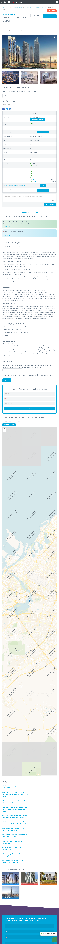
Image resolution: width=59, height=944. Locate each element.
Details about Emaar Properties (12, 369)
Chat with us (50, 204)
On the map (37, 15)
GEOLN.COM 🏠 (6, 7)
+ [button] (4, 429)
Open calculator (43, 132)
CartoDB (54, 775)
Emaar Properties (9, 14)
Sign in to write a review (14, 95)
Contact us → (7, 226)
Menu (57, 2)
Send (30, 408)
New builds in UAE (29, 7)
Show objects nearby (9, 424)
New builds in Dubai (40, 7)
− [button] (4, 431)
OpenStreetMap (49, 775)
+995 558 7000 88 (30, 213)
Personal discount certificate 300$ (14, 185)
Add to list (48, 16)
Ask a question (43, 190)
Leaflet (43, 775)
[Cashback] (39, 117)
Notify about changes (38, 119)
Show (7, 380)
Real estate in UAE (18, 7)
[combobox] (5, 399)
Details (34, 124)
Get (43, 185)
